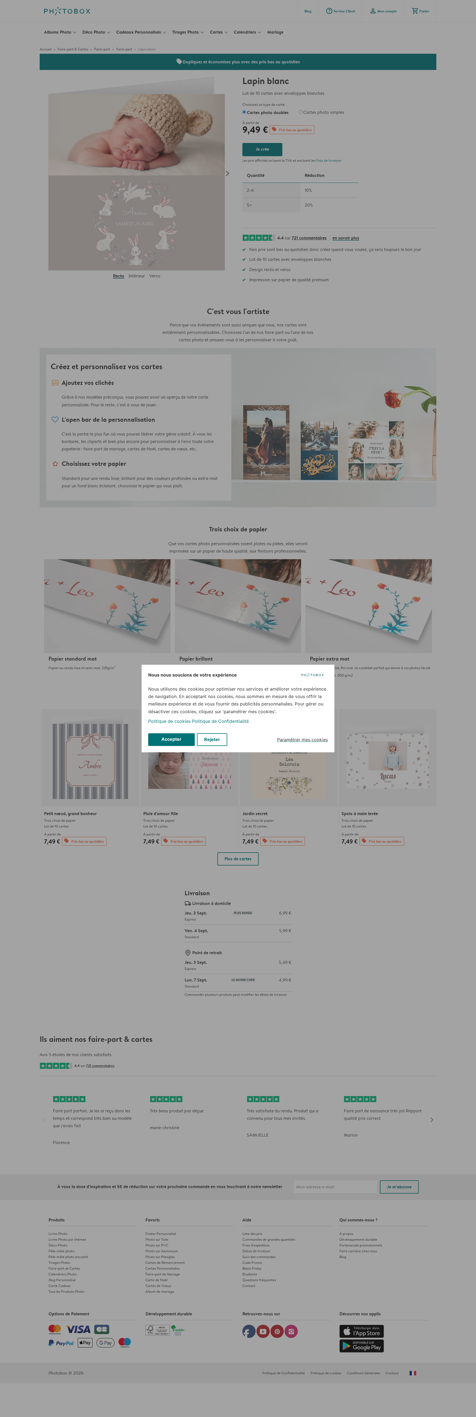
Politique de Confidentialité (220, 721)
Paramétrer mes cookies (302, 739)
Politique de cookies (169, 721)
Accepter (171, 739)
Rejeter (212, 739)
